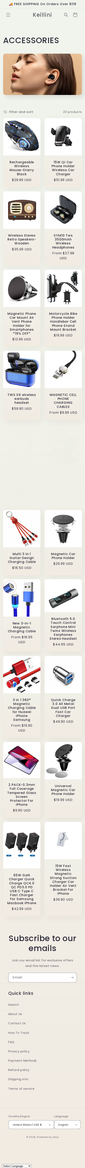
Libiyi (55, 1137)
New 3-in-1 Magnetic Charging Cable (22, 627)
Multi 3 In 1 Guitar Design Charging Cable (22, 558)
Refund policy (19, 1070)
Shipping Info (18, 1079)
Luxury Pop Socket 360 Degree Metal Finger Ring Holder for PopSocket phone (21, 485)
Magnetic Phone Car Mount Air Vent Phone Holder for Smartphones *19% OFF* (21, 323)
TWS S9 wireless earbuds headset (21, 399)
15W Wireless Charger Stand (63, 474)
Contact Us (17, 1023)
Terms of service (21, 1089)
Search (13, 1005)
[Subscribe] (72, 977)
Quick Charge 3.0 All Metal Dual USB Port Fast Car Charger (63, 708)
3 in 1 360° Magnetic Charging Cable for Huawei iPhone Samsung (22, 710)
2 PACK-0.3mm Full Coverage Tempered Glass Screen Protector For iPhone (21, 795)
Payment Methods (22, 1061)
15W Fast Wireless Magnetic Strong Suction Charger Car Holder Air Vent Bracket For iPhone (63, 880)
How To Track (18, 1033)
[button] (8, 14)
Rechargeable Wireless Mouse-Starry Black (21, 168)
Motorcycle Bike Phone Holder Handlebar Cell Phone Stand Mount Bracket (63, 322)
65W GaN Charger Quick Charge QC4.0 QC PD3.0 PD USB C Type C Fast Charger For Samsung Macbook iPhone (21, 889)
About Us (15, 1014)
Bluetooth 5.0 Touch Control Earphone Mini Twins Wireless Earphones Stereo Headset (63, 629)
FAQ (11, 1042)
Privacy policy (19, 1051)
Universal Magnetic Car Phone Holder (63, 790)
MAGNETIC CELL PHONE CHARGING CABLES (63, 401)
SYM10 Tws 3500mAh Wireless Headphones (63, 241)
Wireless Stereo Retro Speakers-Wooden (21, 239)
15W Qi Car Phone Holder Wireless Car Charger (63, 168)
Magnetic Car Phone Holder (63, 556)
